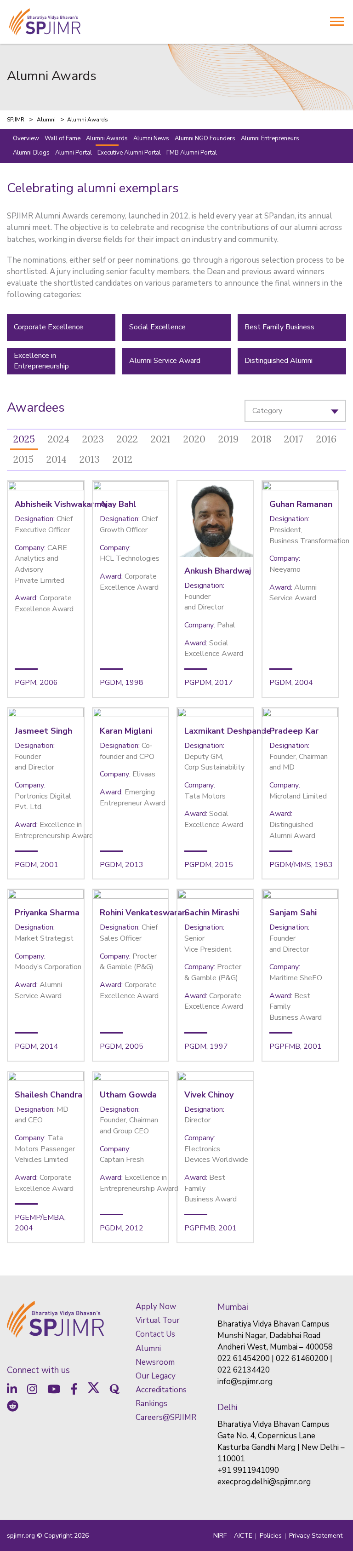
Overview (26, 138)
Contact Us (155, 1334)
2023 (93, 439)
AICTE (243, 1535)
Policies (271, 1535)
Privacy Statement (315, 1535)
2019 (228, 439)
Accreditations (161, 1389)
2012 (122, 459)
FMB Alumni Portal (191, 153)
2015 (23, 459)
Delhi (227, 1407)
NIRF (220, 1535)
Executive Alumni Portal (129, 153)
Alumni (148, 1348)
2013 (90, 459)
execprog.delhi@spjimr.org (264, 1481)
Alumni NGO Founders (205, 138)
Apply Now (156, 1306)
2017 (293, 439)
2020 (194, 439)
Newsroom (155, 1362)
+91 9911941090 (248, 1470)
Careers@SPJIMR (166, 1417)
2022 (127, 439)
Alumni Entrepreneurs (270, 138)
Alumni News (151, 138)
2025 (24, 439)
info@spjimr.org (245, 1381)
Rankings (151, 1403)
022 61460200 (302, 1358)
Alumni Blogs (31, 153)
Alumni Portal (73, 153)
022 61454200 (243, 1358)
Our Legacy (156, 1376)
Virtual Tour (158, 1320)
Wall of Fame (62, 138)
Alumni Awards (107, 138)
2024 (58, 439)
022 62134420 (243, 1370)
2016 (326, 439)
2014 (56, 459)
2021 (161, 439)
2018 (261, 439)
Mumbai (232, 1307)
